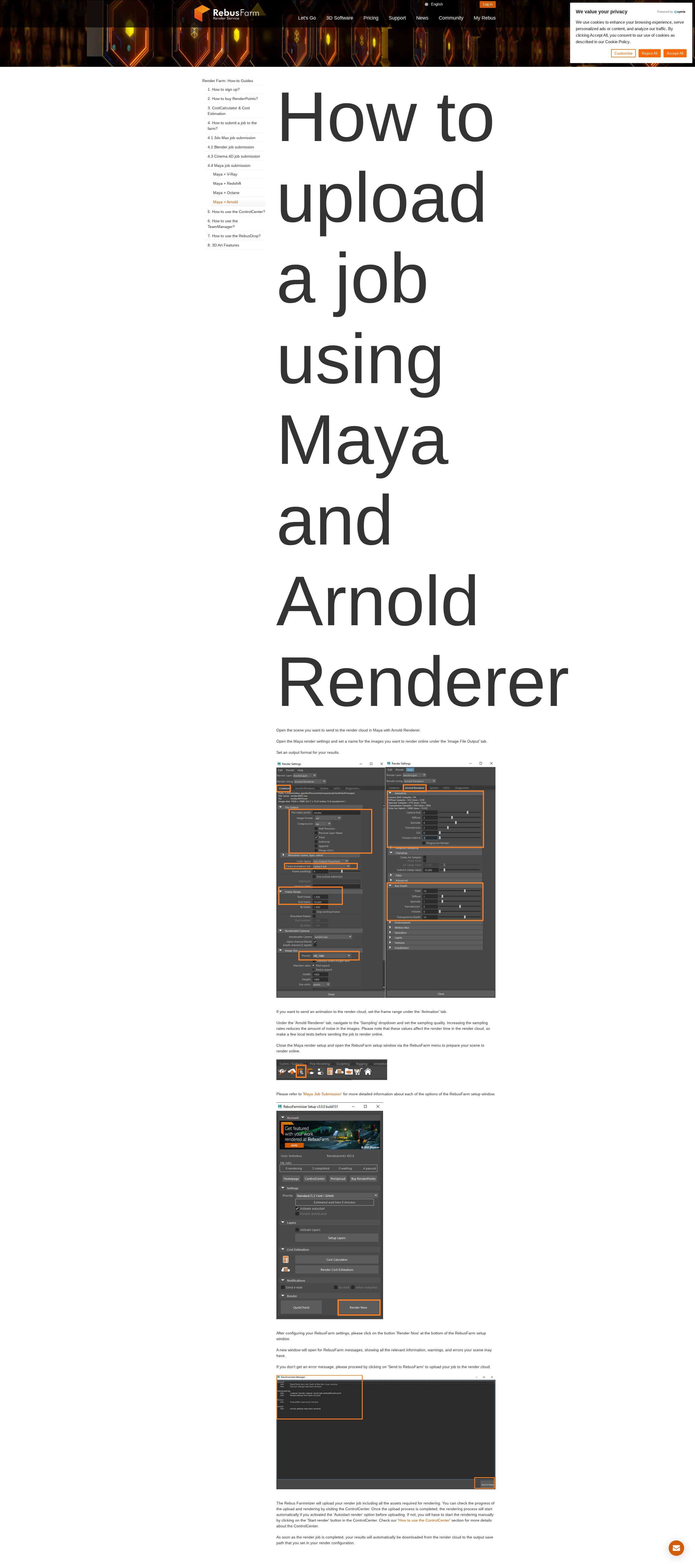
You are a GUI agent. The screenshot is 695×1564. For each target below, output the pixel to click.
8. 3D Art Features (223, 245)
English (437, 4)
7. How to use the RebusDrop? (234, 236)
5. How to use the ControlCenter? (236, 211)
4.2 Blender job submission (231, 147)
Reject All (650, 53)
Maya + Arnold (225, 202)
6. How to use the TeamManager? (223, 224)
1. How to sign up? (224, 89)
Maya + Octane (226, 192)
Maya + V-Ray (225, 174)
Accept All (675, 53)
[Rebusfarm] (226, 13)
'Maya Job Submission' (322, 1094)
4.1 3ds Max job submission (231, 138)
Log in (487, 4)
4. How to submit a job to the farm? (232, 126)
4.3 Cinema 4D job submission (234, 156)
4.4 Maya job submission (229, 165)
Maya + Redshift (227, 183)
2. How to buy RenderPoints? (233, 98)
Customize (623, 53)
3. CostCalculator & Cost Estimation (229, 111)
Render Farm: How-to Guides (227, 81)
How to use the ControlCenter (424, 1520)
